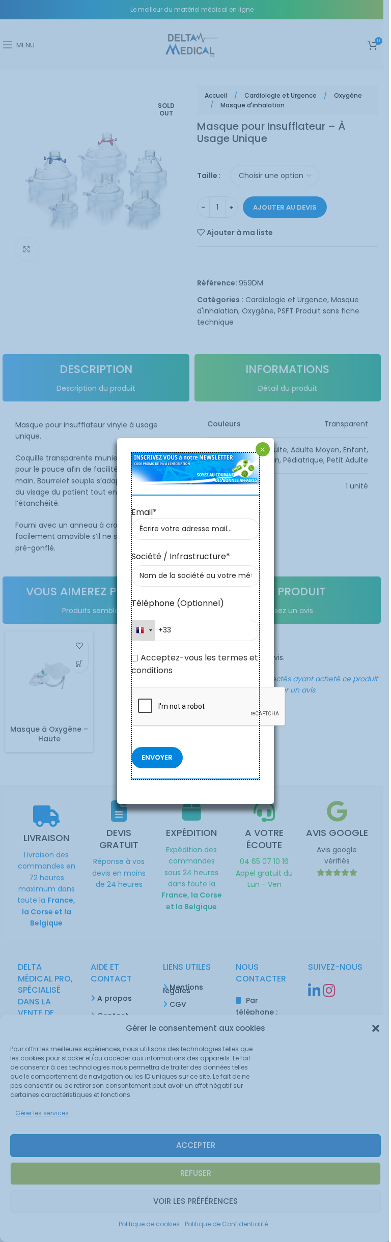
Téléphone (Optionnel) (177, 603)
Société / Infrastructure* (180, 556)
